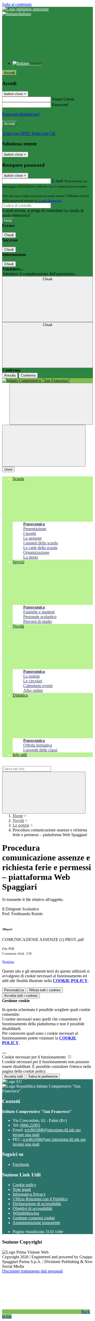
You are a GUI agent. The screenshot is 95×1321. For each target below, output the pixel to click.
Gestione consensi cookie (34, 1218)
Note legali (22, 1189)
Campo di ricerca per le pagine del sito (34, 763)
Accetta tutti (21, 996)
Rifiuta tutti (45, 990)
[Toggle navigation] (44, 446)
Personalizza (14, 990)
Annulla (10, 375)
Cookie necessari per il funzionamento (34, 1057)
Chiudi (9, 235)
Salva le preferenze (43, 1076)
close (8, 469)
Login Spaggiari (49, 201)
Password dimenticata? (21, 114)
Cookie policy (24, 1184)
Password (60, 104)
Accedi (9, 73)
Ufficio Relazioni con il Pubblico (40, 1199)
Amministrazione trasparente (36, 1222)
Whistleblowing (26, 1213)
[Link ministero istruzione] (25, 9)
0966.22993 (30, 1125)
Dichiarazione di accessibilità (37, 1203)
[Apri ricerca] (51, 404)
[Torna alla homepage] (47, 380)
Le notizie (21, 825)
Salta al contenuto (17, 4)
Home (18, 816)
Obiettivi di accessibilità (32, 1208)
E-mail (57, 181)
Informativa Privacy (29, 1194)
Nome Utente (63, 99)
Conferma (28, 375)
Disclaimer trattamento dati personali (32, 1271)
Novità (18, 820)
